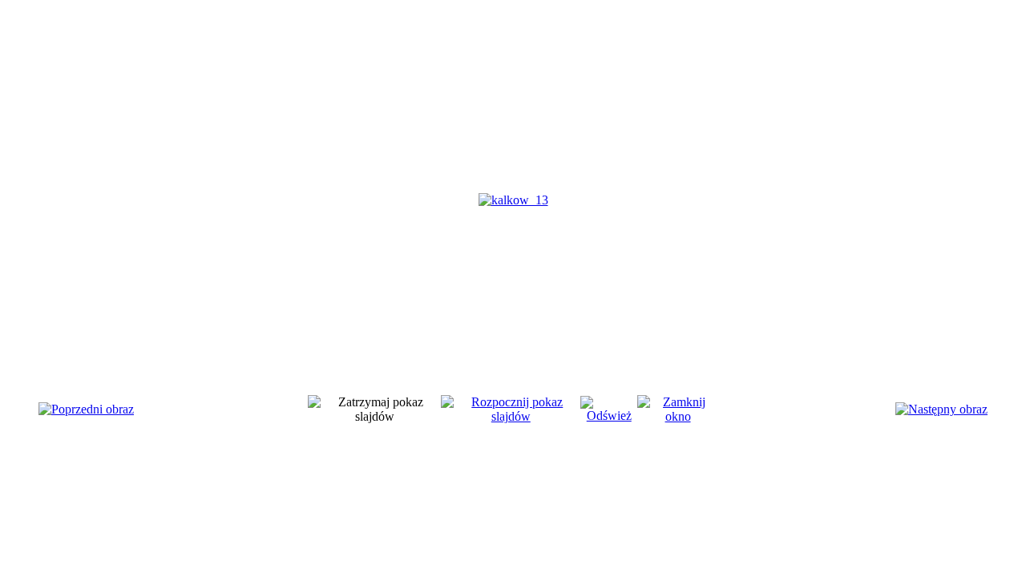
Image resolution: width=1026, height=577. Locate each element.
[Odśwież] (608, 415)
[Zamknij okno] (677, 416)
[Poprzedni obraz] (86, 409)
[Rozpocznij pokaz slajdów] (510, 416)
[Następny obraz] (941, 409)
